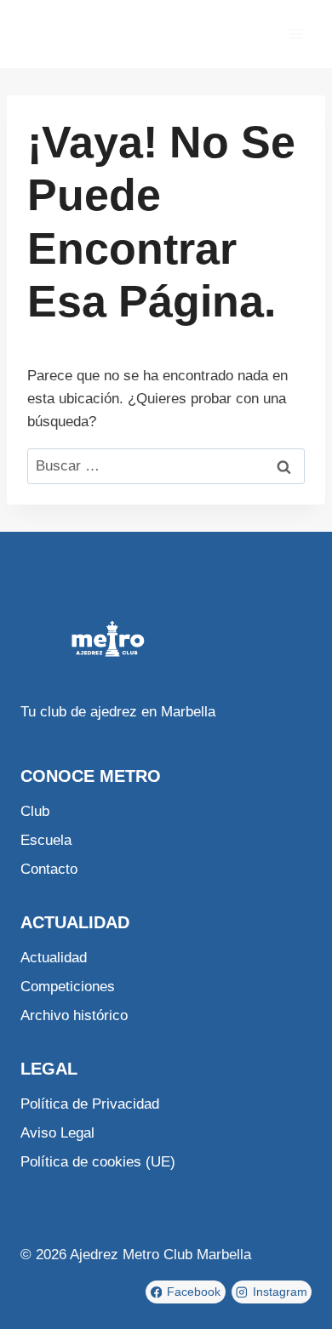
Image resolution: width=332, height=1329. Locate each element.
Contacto (48, 869)
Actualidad (53, 958)
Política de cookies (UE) (97, 1162)
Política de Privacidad (89, 1104)
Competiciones (67, 986)
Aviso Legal (57, 1133)
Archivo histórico (74, 1015)
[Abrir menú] (296, 33)
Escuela (46, 840)
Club (34, 811)
